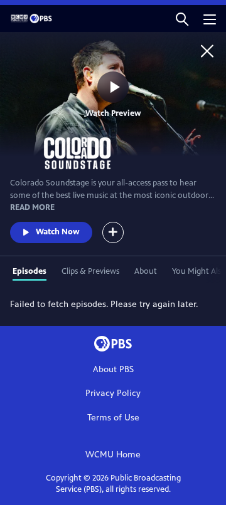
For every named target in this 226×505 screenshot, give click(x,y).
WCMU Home (113, 454)
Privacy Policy (113, 393)
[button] (182, 18)
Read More (32, 207)
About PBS (113, 369)
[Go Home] (207, 50)
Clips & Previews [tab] (90, 271)
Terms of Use (113, 417)
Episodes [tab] (29, 271)
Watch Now (58, 232)
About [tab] (145, 271)
